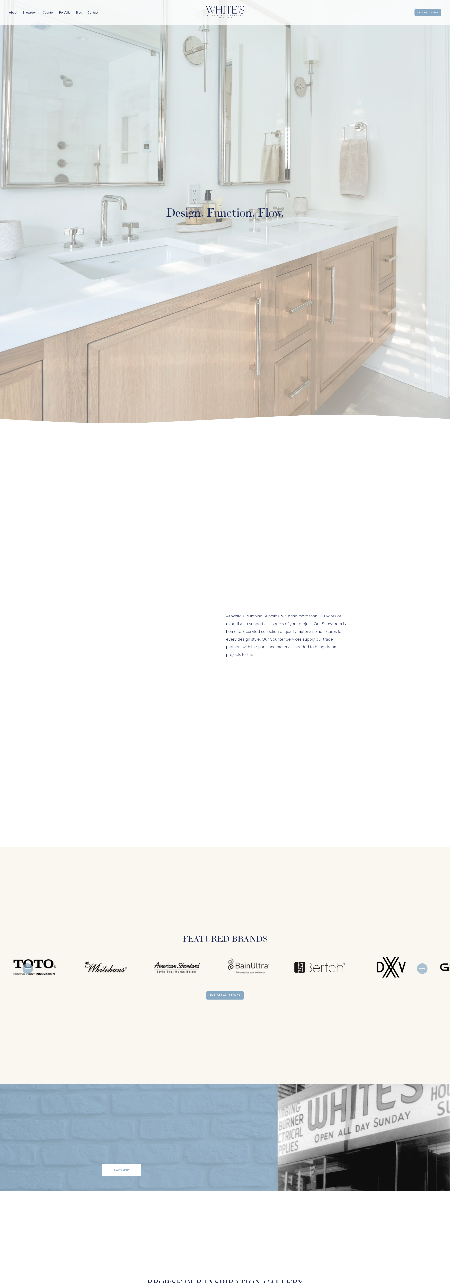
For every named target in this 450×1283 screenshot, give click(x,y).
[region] (225, 968)
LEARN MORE (121, 1170)
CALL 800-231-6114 (427, 12)
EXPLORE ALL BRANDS (225, 995)
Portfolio (64, 12)
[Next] (422, 968)
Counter (48, 12)
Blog (79, 12)
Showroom (30, 12)
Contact (93, 12)
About (13, 12)
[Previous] (27, 968)
